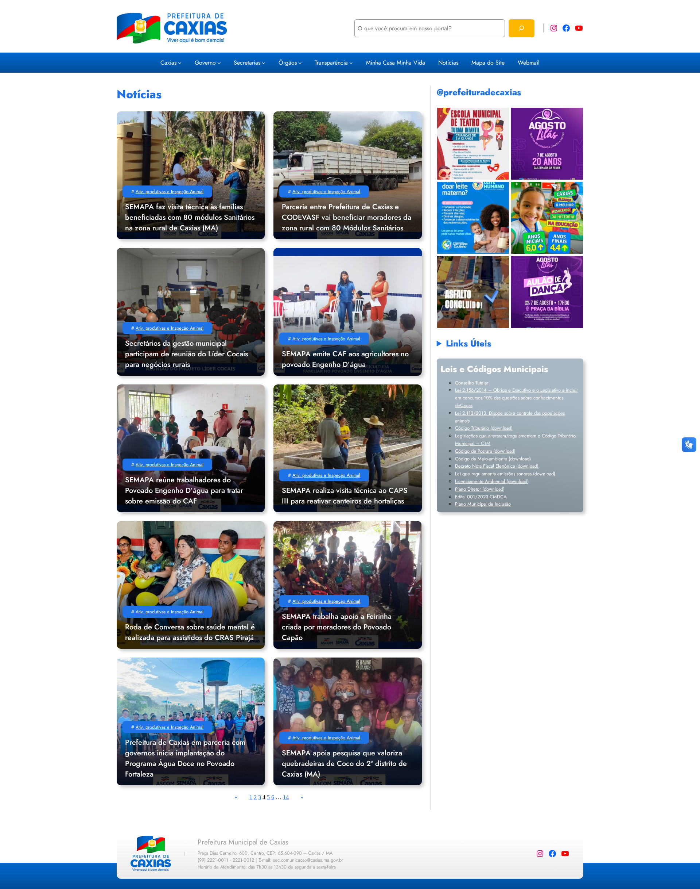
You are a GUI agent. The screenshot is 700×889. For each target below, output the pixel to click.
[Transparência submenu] (351, 62)
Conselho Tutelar (471, 382)
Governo (205, 62)
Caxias (168, 62)
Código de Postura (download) (485, 451)
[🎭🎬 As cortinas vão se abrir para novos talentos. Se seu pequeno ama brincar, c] (473, 143)
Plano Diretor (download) (480, 489)
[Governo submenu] (219, 62)
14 (286, 797)
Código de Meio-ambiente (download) (493, 458)
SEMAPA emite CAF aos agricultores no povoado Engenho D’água (345, 359)
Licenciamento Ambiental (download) (492, 481)
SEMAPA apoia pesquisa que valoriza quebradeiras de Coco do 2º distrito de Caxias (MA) (344, 763)
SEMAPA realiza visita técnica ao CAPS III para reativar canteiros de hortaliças (345, 495)
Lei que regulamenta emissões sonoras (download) (505, 473)
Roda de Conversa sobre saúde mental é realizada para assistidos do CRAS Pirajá (190, 632)
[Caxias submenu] (180, 62)
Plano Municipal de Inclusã (481, 504)
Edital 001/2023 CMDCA (481, 496)
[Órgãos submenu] (300, 62)
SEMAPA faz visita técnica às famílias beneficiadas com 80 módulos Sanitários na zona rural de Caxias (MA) (189, 217)
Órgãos (288, 62)
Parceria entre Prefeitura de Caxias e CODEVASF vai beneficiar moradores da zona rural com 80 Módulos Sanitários (346, 217)
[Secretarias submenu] (263, 62)
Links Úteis (468, 343)
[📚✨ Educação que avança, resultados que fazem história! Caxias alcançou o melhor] (547, 218)
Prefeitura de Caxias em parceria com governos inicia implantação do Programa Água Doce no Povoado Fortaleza (185, 758)
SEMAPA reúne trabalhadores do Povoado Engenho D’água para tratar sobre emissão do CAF (184, 490)
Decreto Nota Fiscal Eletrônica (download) (496, 466)
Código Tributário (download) (484, 428)
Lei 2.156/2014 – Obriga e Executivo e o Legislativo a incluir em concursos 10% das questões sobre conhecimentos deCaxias (516, 398)
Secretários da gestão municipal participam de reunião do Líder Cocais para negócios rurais (186, 354)
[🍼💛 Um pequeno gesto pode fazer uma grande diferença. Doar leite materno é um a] (473, 218)
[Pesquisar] (521, 28)
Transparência (331, 62)
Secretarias (247, 62)
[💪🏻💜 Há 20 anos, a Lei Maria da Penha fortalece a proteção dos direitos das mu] (547, 143)
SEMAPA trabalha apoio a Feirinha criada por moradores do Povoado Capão (337, 627)
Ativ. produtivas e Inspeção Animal (169, 191)
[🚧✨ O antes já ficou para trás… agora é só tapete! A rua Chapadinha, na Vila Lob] (473, 292)
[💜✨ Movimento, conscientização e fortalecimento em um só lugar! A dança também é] (547, 292)
